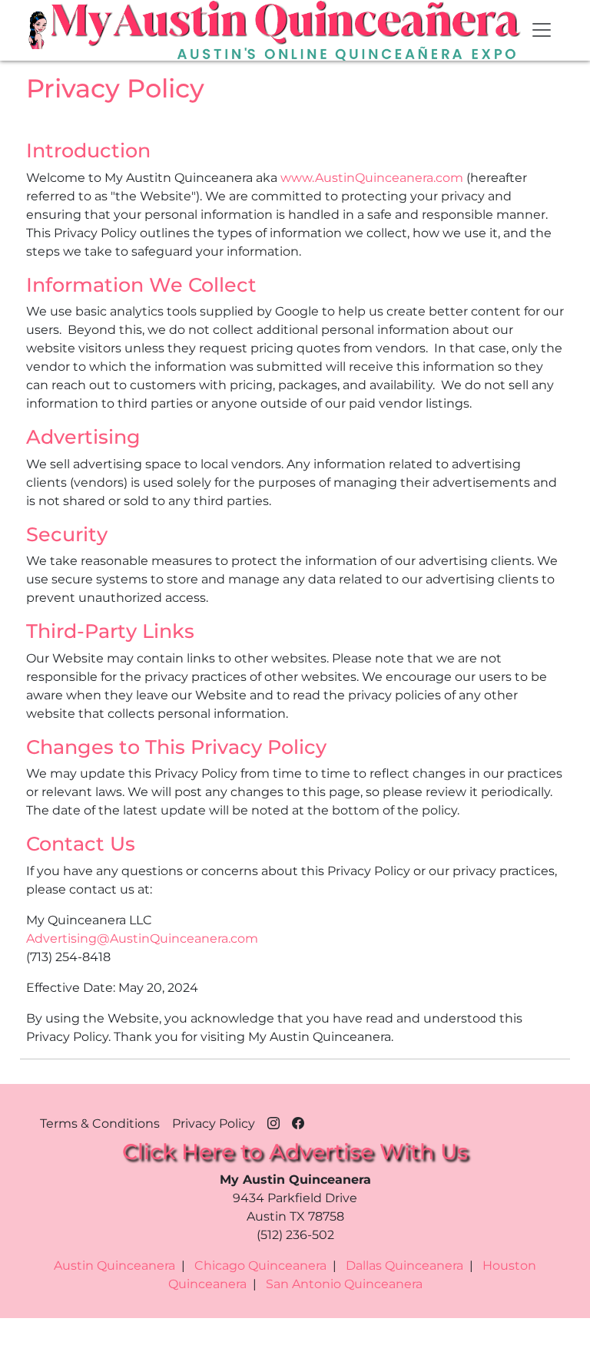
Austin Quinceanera (114, 1265)
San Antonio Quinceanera (344, 1284)
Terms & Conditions (100, 1123)
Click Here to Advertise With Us (295, 1151)
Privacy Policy (213, 1123)
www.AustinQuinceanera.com (371, 177)
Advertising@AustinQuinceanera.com (142, 938)
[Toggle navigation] (541, 30)
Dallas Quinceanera (404, 1265)
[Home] (39, 30)
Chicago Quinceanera (260, 1265)
